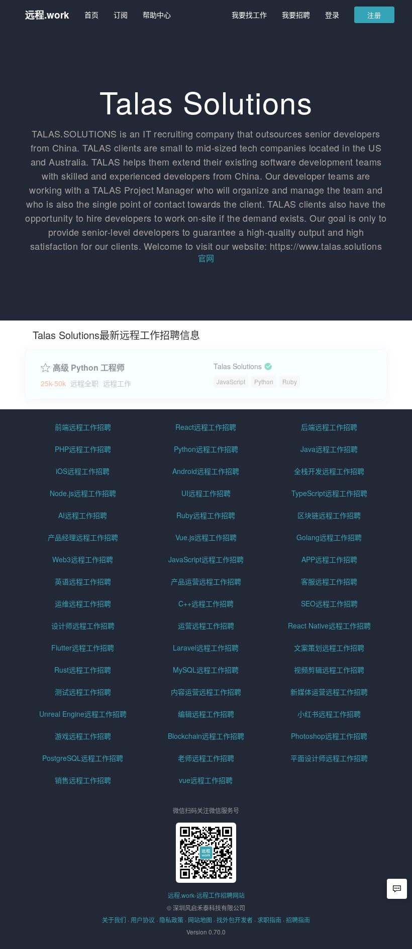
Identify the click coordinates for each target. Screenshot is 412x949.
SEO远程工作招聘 (329, 603)
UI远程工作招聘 (206, 493)
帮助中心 (157, 15)
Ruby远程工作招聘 (205, 515)
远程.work (47, 15)
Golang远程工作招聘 (329, 537)
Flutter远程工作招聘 (82, 648)
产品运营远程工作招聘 (206, 581)
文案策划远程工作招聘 (329, 648)
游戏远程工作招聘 (83, 736)
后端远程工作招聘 (329, 427)
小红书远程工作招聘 (329, 714)
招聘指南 (298, 919)
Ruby (289, 381)
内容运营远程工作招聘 (206, 692)
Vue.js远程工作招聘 (206, 537)
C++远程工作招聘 (206, 603)
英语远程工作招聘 (83, 581)
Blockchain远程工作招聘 (206, 736)
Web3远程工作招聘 (82, 559)
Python (263, 381)
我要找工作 (249, 15)
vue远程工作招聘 (206, 780)
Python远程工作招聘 (206, 449)
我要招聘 (296, 15)
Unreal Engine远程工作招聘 (83, 714)
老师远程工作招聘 (206, 758)
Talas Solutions (238, 367)
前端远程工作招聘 (83, 427)
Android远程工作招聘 (205, 471)
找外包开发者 (235, 919)
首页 (91, 15)
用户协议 (143, 919)
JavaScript (231, 381)
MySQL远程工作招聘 (206, 670)
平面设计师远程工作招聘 (329, 758)
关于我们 (114, 919)
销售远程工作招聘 (83, 780)
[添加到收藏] (45, 366)
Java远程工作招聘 (329, 449)
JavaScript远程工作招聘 (206, 559)
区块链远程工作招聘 (329, 515)
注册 (374, 15)
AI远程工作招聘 (82, 515)
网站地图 (200, 919)
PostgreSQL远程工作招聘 (82, 758)
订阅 (121, 15)
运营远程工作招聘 (206, 625)
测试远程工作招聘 (83, 692)
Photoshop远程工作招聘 (329, 736)
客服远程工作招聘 (329, 581)
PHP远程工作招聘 (83, 449)
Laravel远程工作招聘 (206, 648)
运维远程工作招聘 (83, 603)
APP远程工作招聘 (329, 559)
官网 (206, 258)
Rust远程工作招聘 (82, 670)
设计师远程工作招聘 (83, 625)
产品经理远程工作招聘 (83, 537)
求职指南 (269, 919)
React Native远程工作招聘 (329, 625)
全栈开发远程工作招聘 (329, 471)
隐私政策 (171, 919)
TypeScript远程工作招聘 (329, 493)
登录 (332, 15)
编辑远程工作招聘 (206, 714)
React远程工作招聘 (205, 427)
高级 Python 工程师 (89, 367)
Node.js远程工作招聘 (83, 493)
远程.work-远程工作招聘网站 (206, 895)
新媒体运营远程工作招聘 (329, 692)
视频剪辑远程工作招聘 (329, 670)
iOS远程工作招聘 (83, 471)
